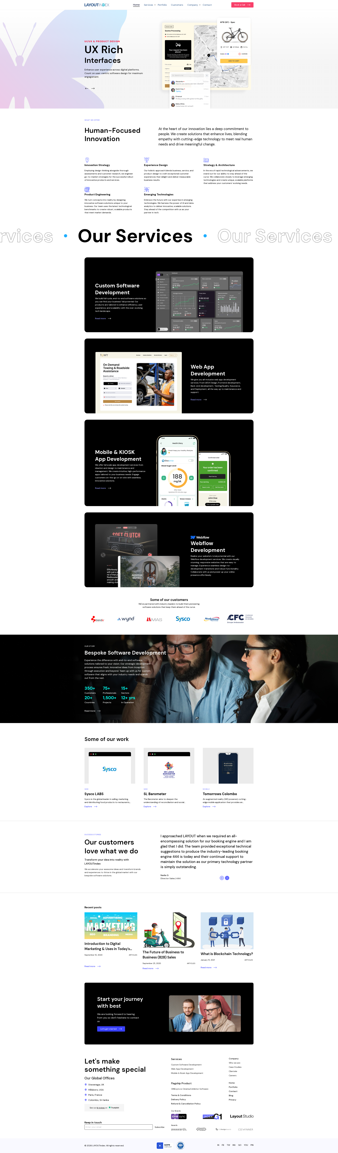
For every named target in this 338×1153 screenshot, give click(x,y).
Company (234, 1058)
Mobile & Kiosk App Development (187, 1073)
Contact (207, 4)
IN (218, 1145)
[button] (149, 5)
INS (234, 1145)
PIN (252, 1145)
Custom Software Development (186, 1064)
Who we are (234, 1062)
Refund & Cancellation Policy (186, 1103)
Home (136, 4)
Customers (177, 4)
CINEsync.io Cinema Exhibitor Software (189, 1089)
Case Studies (235, 1067)
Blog (231, 1095)
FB (223, 1145)
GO (239, 1145)
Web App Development (182, 1069)
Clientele (233, 1071)
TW (228, 1145)
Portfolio (162, 4)
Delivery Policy (178, 1099)
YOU (246, 1145)
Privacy (232, 1099)
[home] (96, 4)
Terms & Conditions (181, 1095)
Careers (232, 1075)
